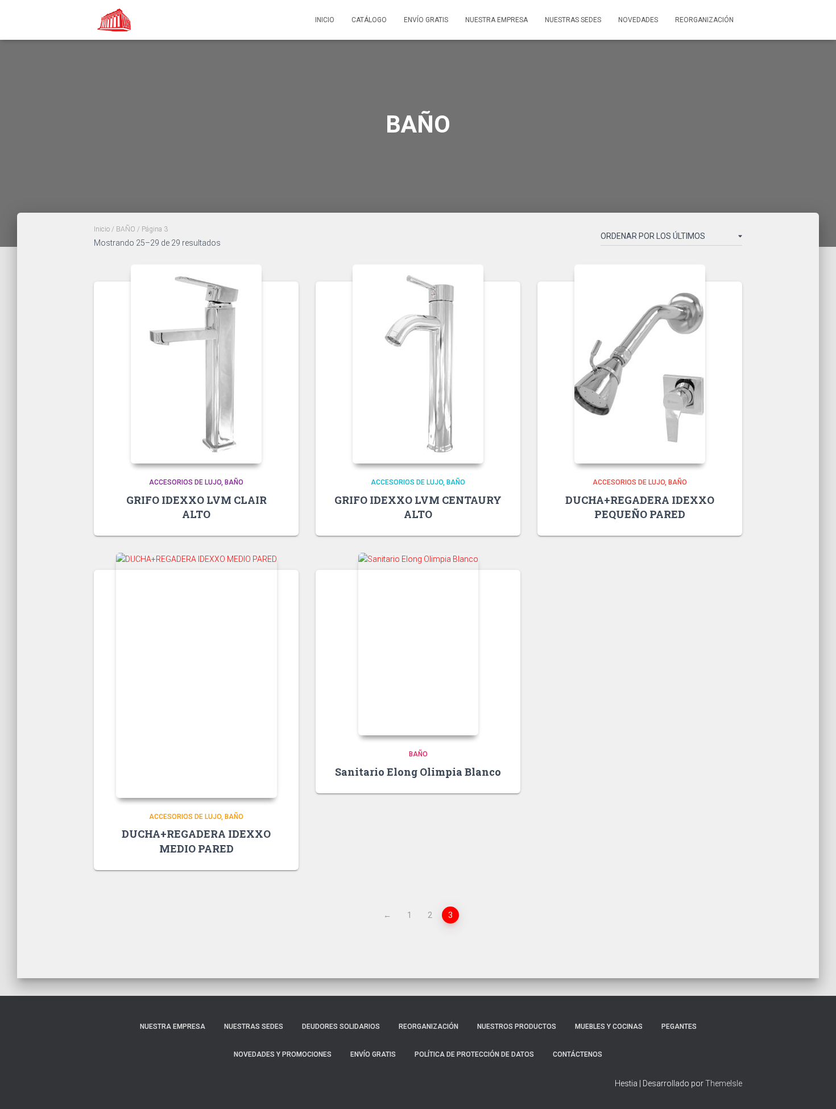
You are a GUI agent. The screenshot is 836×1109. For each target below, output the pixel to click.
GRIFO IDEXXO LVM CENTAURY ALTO (418, 507)
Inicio (324, 20)
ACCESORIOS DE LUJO (185, 482)
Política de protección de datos (474, 1054)
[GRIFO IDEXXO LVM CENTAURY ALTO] (418, 364)
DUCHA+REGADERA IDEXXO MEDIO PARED (196, 841)
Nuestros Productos (516, 1027)
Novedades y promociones (283, 1054)
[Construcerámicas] (115, 20)
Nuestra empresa (496, 20)
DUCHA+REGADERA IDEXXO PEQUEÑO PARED (639, 507)
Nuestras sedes (573, 20)
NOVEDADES (638, 20)
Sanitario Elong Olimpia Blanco (418, 772)
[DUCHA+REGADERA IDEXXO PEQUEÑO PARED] (639, 364)
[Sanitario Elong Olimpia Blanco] (418, 644)
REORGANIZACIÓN (704, 20)
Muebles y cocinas (609, 1027)
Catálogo (369, 20)
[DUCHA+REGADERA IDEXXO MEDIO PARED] (196, 675)
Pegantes (679, 1027)
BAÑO (125, 229)
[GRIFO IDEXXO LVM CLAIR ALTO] (196, 364)
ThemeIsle (723, 1083)
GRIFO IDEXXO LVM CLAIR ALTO (196, 507)
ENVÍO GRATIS (426, 20)
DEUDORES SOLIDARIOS (341, 1027)
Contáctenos (577, 1054)
